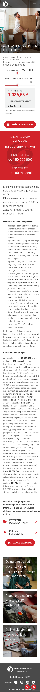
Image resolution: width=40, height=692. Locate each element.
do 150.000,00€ (20, 160)
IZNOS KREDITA (11, 70)
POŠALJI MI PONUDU (22, 124)
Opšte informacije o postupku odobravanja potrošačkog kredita (18, 503)
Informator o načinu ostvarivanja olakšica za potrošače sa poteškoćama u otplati (21, 511)
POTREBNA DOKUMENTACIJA (18, 521)
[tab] (20, 521)
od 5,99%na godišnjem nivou (20, 143)
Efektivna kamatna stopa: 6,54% (21, 186)
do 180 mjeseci (20, 173)
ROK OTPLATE (20, 168)
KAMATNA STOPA (20, 136)
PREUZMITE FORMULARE (16, 532)
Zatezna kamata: (18, 211)
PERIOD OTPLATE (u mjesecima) (18, 78)
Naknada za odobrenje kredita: (21, 198)
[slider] (18, 73)
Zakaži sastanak (22, 542)
